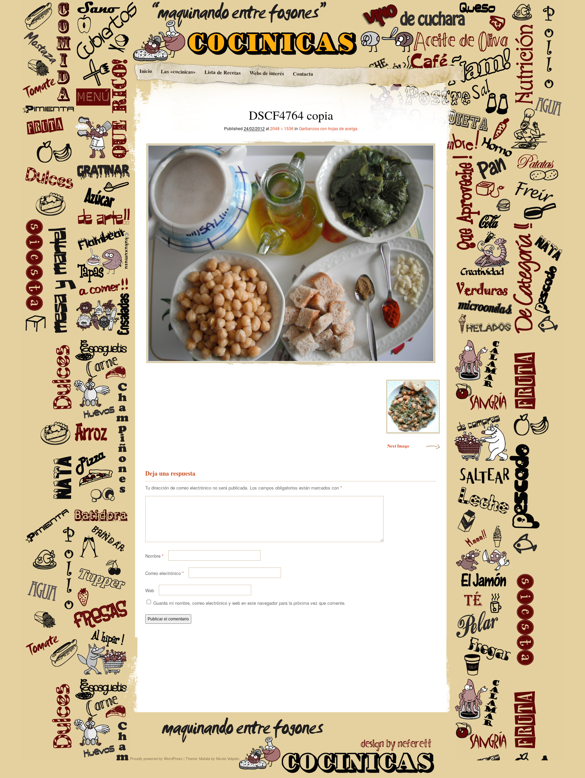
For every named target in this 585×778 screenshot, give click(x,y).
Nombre (154, 556)
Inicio (145, 71)
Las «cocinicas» (177, 71)
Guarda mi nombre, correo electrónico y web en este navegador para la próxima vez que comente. (249, 603)
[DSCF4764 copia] (290, 251)
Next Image (398, 445)
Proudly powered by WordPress (156, 758)
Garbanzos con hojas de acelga (328, 128)
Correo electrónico (164, 573)
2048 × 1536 (282, 128)
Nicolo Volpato (227, 758)
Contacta (302, 74)
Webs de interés (266, 73)
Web (149, 590)
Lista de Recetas (222, 72)
